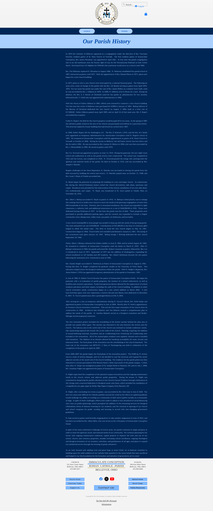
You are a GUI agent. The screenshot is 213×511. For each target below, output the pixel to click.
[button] (145, 13)
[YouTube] (112, 479)
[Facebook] (101, 479)
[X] (106, 479)
